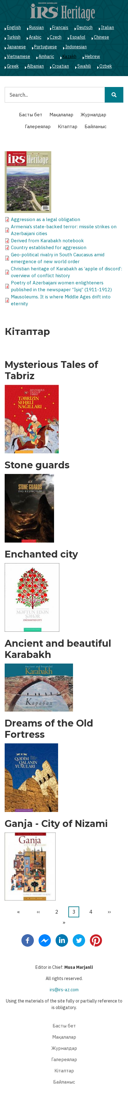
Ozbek (105, 66)
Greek (13, 66)
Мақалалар (61, 115)
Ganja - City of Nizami (56, 823)
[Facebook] (27, 940)
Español (77, 37)
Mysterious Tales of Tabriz (51, 370)
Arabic (35, 37)
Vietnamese (18, 56)
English (14, 27)
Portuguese (45, 47)
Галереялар (38, 126)
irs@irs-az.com (64, 990)
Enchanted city (41, 554)
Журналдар (93, 115)
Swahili (84, 66)
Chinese (101, 37)
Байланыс (96, 126)
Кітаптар (67, 126)
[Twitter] (79, 940)
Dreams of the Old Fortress (49, 729)
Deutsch (85, 27)
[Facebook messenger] (45, 940)
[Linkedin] (62, 940)
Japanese (16, 47)
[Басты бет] (62, 11)
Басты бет (30, 115)
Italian (107, 27)
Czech (56, 37)
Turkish (14, 37)
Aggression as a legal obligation (45, 219)
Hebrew (92, 56)
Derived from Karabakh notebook (47, 241)
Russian (36, 27)
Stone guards (37, 465)
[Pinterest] (96, 940)
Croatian (60, 66)
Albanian (35, 66)
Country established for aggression (48, 247)
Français (60, 27)
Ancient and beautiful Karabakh (58, 649)
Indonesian (76, 47)
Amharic (46, 56)
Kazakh (69, 56)
